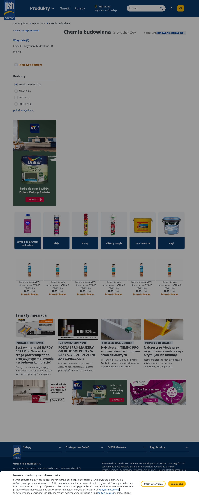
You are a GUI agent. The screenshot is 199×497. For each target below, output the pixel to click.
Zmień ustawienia (153, 483)
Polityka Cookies (105, 492)
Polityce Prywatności (108, 489)
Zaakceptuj (177, 483)
